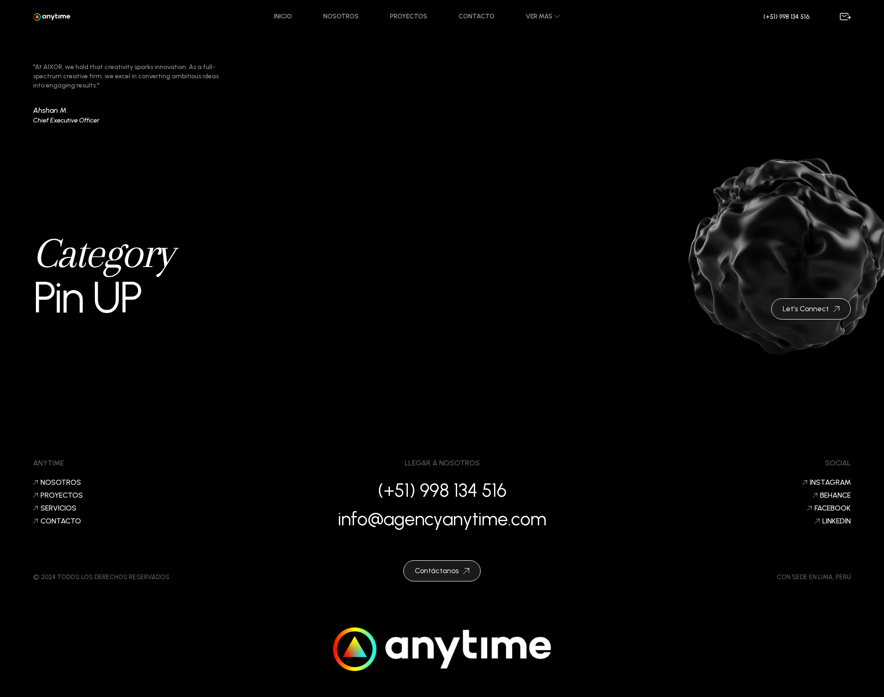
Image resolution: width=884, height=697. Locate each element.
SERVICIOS (58, 508)
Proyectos (408, 16)
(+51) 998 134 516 (786, 17)
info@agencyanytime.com (442, 519)
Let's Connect (806, 308)
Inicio (283, 16)
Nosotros (341, 16)
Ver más (540, 16)
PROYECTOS (62, 495)
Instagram (830, 482)
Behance (835, 495)
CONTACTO (61, 521)
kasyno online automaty (442, 685)
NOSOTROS (61, 482)
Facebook (832, 508)
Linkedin (836, 521)
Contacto (476, 16)
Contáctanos (437, 570)
